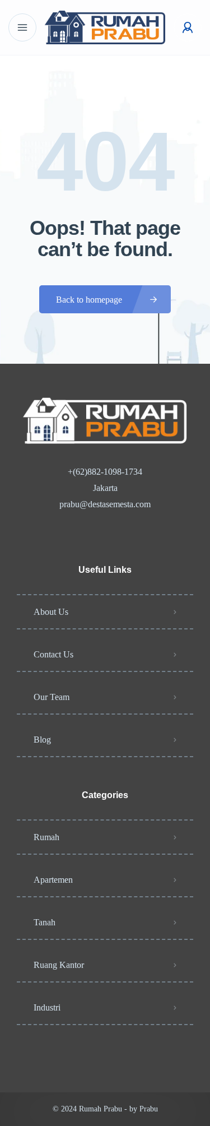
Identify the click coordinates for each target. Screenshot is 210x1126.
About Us (51, 612)
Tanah (44, 922)
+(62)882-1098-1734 (105, 471)
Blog (42, 739)
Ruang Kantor (59, 965)
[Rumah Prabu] (105, 27)
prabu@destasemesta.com (105, 504)
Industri (47, 1007)
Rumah (46, 837)
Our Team (51, 697)
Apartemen (53, 879)
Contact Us (53, 654)
